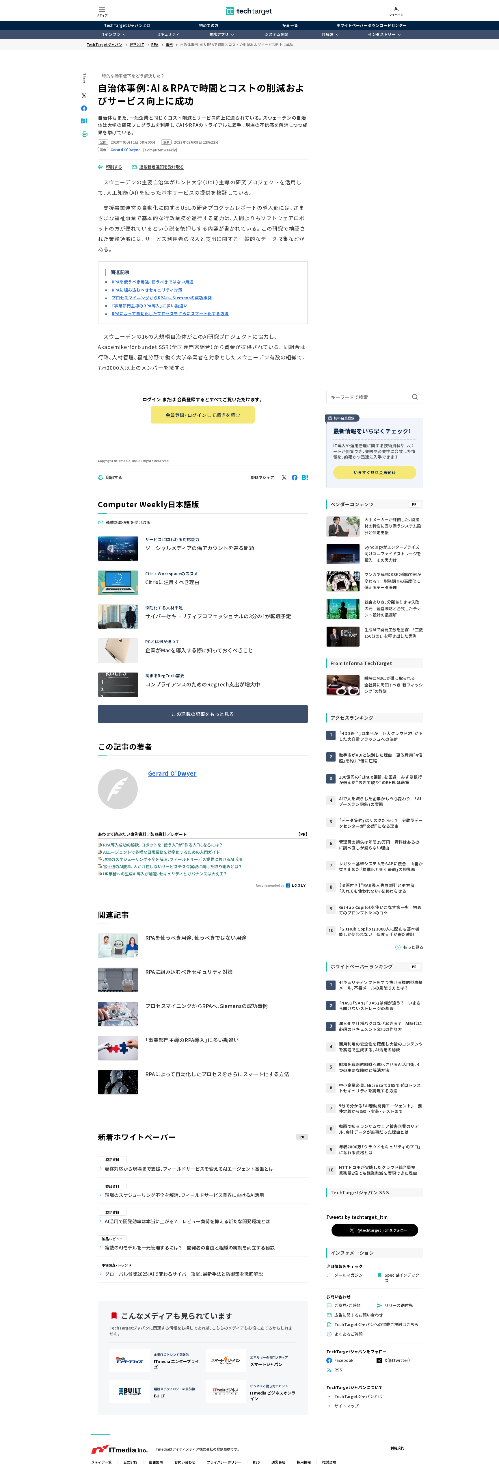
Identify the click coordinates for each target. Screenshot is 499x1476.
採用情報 (304, 1462)
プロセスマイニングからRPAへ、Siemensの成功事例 (162, 297)
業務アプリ (219, 34)
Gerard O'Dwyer (172, 773)
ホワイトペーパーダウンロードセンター (371, 25)
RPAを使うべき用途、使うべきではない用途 (153, 282)
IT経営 (328, 34)
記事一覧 (290, 25)
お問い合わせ (184, 1462)
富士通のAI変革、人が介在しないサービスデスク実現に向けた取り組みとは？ (172, 866)
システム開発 (276, 34)
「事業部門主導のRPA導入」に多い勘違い (150, 306)
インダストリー (382, 34)
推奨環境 (329, 1462)
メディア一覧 (101, 1462)
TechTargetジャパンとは (127, 25)
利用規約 (397, 1447)
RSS (256, 1462)
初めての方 (209, 25)
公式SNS (130, 1462)
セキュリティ (168, 34)
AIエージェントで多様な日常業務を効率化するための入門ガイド (161, 852)
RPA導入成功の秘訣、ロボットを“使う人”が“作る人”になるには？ (162, 845)
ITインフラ (110, 34)
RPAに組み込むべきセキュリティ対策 (147, 290)
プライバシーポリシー (224, 1462)
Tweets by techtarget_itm (357, 1216)
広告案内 (156, 1462)
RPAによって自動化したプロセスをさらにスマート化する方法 (170, 313)
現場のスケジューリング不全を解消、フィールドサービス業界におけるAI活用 (172, 859)
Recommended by (270, 885)
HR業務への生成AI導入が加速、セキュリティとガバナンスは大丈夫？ (165, 874)
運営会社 (278, 1462)
